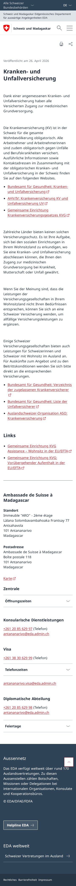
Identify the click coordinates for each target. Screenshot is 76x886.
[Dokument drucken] (61, 43)
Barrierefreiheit (27, 880)
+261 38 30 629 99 (17, 658)
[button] (68, 762)
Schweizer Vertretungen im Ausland (34, 856)
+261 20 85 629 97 (17, 628)
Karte (7, 578)
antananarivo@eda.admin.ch (26, 633)
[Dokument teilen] (70, 43)
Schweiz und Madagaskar (32, 28)
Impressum (45, 880)
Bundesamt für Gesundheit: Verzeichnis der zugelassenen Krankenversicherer (40, 387)
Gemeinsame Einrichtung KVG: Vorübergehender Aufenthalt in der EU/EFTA (36, 462)
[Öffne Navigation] (69, 28)
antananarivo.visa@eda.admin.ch (29, 683)
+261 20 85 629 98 (17, 707)
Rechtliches (10, 880)
